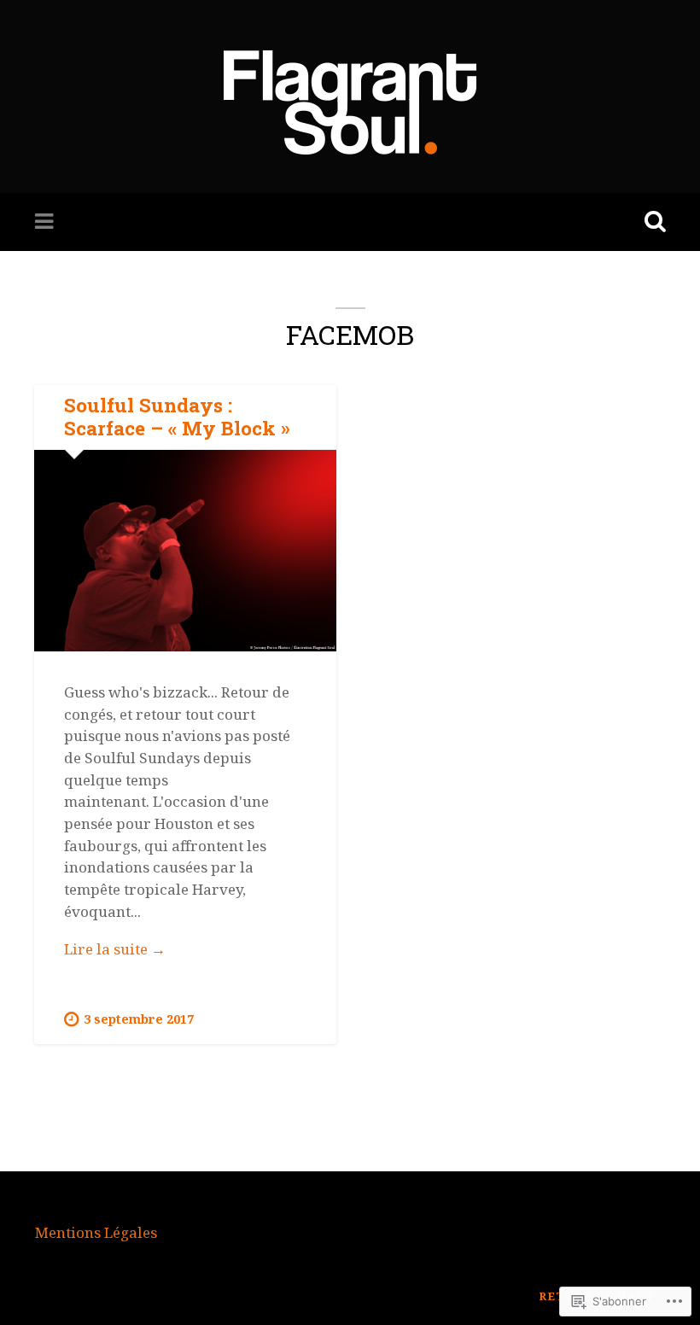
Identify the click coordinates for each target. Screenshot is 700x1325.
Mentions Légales (96, 1232)
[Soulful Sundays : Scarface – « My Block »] (185, 550)
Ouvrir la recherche (651, 222)
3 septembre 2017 (139, 1019)
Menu (46, 222)
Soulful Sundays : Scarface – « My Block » (177, 416)
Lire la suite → (185, 949)
